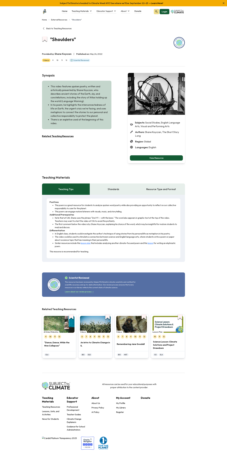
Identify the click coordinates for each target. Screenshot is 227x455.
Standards (113, 189)
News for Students (50, 419)
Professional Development (73, 408)
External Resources (59, 20)
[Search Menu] (156, 11)
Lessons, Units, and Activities (50, 413)
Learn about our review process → (79, 292)
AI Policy (95, 412)
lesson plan (86, 243)
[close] (223, 3)
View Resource (156, 158)
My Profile (120, 403)
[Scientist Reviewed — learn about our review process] (179, 42)
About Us (95, 403)
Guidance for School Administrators (76, 428)
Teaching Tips (65, 189)
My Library (121, 407)
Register (120, 412)
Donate (145, 397)
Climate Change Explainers (74, 420)
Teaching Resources (51, 407)
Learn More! (157, 3)
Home (44, 20)
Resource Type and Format (161, 189)
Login (164, 11)
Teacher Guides (74, 414)
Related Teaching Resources (58, 136)
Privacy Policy (97, 407)
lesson (150, 243)
